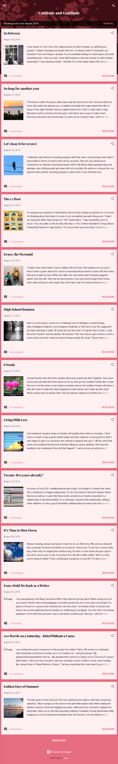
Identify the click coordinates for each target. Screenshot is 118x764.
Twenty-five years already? (23, 475)
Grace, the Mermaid (18, 254)
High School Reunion (19, 309)
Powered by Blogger (61, 752)
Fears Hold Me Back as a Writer (26, 585)
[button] (112, 33)
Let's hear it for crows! (20, 144)
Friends (9, 365)
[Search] (114, 6)
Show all (108, 23)
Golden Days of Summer (21, 686)
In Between (12, 33)
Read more (108, 76)
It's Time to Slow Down (20, 530)
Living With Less (15, 420)
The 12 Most (12, 199)
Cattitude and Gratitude (59, 13)
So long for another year (21, 88)
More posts (59, 740)
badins (65, 758)
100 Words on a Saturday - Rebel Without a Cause (39, 636)
